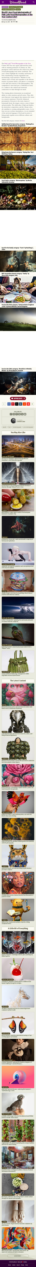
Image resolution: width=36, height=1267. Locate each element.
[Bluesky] (25, 414)
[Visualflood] (18, 2)
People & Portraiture (7, 1060)
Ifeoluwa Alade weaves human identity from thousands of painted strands (17, 895)
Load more (17, 1256)
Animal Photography (7, 645)
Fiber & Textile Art (6, 812)
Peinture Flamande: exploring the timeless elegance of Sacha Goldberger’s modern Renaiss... (17, 1062)
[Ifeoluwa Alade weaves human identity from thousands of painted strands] (18, 883)
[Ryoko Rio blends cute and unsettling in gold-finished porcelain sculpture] (18, 856)
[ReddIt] (24, 404)
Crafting (4, 1221)
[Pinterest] (13, 404)
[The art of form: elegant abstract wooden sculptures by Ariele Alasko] (18, 1211)
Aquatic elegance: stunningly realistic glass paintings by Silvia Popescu (17, 955)
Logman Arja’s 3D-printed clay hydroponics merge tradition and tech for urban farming (18, 1143)
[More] (32, 404)
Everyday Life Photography (15, 7)
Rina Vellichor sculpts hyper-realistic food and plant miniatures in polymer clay (16, 513)
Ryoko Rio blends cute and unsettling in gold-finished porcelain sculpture (16, 868)
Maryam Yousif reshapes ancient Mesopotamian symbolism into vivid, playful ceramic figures (18, 761)
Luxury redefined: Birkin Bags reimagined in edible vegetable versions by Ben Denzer (15, 674)
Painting (4, 591)
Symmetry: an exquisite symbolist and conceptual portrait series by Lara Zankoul (18, 566)
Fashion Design (6, 671)
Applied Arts (5, 1141)
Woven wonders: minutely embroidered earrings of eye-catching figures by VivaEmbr (17, 1036)
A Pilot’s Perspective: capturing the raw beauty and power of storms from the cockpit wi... (17, 620)
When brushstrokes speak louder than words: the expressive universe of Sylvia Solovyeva (15, 1251)
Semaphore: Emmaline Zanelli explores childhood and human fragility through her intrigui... (16, 982)
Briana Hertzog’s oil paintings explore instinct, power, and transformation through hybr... (17, 788)
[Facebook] (9, 404)
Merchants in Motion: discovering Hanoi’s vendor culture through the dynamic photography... (17, 1197)
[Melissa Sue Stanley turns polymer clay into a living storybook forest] (18, 910)
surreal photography (28, 427)
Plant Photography (6, 839)
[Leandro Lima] (14, 420)
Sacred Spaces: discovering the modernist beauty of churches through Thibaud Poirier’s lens (16, 486)
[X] (16, 404)
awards (4, 427)
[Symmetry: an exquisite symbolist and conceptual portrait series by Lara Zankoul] (18, 554)
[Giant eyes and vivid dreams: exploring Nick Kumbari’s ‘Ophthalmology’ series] (18, 1077)
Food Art (18, 9)
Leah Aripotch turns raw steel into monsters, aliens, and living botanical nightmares (17, 734)
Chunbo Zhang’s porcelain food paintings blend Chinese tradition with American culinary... (17, 593)
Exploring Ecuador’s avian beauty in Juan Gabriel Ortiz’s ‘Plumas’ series (17, 647)
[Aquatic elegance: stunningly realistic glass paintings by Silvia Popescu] (18, 942)
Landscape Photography (8, 456)
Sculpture (4, 510)
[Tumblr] (20, 404)
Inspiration (5, 7)
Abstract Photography (7, 979)
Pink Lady (8, 63)
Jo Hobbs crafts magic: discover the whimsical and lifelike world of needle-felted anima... (17, 1116)
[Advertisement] (18, 42)
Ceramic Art (5, 758)
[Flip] (28, 404)
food (9, 427)
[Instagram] (14, 414)
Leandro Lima (12, 19)
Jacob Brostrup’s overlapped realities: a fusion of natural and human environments (17, 1170)
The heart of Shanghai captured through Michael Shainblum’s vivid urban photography (15, 459)
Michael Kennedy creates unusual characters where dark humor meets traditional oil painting (17, 707)
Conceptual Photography (8, 9)
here (23, 121)
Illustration (5, 1006)
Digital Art (4, 537)
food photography (17, 427)
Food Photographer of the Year (21, 63)
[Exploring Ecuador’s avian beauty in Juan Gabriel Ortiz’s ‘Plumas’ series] (18, 635)
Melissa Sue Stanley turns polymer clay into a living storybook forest (16, 922)
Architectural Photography (8, 483)
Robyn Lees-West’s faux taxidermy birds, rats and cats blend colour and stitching (17, 815)
